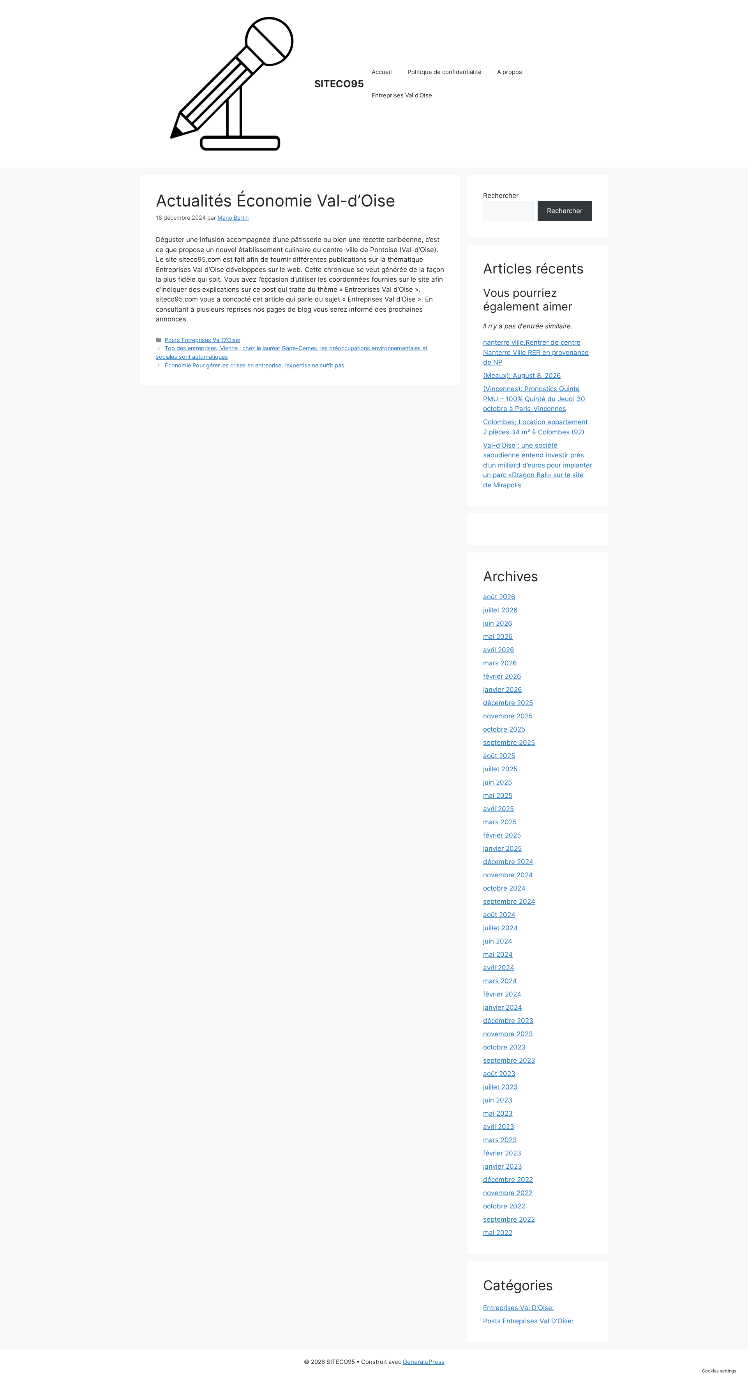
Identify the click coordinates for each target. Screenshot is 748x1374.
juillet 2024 (500, 928)
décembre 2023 (508, 1021)
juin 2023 (497, 1100)
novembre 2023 (508, 1034)
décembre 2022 (508, 1180)
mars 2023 (500, 1140)
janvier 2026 (502, 689)
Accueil (382, 72)
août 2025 (499, 756)
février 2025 (502, 835)
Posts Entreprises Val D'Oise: (202, 340)
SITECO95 (339, 84)
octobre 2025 (504, 729)
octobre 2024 (504, 888)
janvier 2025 (502, 848)
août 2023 (499, 1074)
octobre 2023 (504, 1047)
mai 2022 (497, 1232)
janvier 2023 (502, 1166)
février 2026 (502, 676)
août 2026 (499, 597)
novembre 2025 (508, 716)
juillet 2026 (500, 610)
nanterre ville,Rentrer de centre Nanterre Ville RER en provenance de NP (536, 352)
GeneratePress (424, 1361)
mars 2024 (500, 981)
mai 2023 (498, 1113)
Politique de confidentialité (445, 72)
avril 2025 (498, 809)
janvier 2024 (502, 1007)
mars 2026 (500, 663)
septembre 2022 (509, 1219)
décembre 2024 (508, 862)
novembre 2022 (508, 1193)
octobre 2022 (504, 1206)
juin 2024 (497, 941)
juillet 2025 (500, 769)
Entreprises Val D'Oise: (518, 1308)
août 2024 (499, 915)
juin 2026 (497, 623)
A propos (509, 72)
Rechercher (501, 195)
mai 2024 (498, 954)
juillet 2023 (500, 1087)
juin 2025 (497, 782)
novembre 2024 (508, 875)
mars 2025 (500, 822)
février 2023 (502, 1153)
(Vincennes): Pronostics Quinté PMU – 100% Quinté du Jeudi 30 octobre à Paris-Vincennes (534, 399)
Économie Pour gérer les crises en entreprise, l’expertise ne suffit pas (254, 365)
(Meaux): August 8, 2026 (522, 375)
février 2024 (502, 994)
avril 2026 (498, 650)
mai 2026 (498, 636)
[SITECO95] (232, 83)
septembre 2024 (509, 901)
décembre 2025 (508, 703)
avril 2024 (498, 968)
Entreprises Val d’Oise (402, 95)
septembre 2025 (509, 742)
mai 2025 (497, 795)
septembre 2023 (509, 1060)
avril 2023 (498, 1127)
